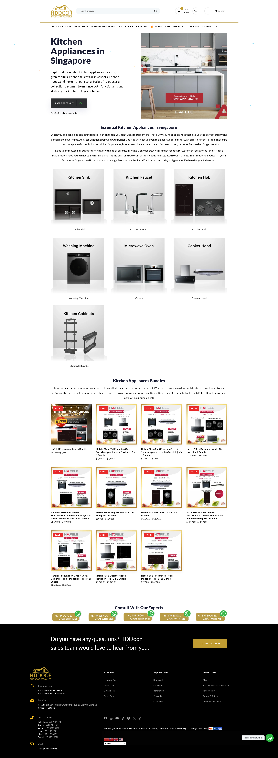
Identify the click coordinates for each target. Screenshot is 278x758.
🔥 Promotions (160, 26)
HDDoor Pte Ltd (133, 728)
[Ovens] (139, 266)
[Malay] (121, 739)
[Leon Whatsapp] (139, 615)
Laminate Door (110, 680)
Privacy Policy (209, 690)
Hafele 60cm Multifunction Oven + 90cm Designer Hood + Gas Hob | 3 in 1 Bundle (115, 452)
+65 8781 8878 (51, 737)
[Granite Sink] (79, 197)
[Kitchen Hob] (199, 197)
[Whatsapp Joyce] (67, 616)
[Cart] (195, 11)
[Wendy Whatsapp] (103, 616)
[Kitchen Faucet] (139, 197)
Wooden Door (61, 26)
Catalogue (158, 685)
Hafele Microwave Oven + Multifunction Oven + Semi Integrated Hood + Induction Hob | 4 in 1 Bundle (71, 515)
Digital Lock (125, 26)
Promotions (158, 696)
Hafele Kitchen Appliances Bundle (69, 449)
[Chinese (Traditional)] (111, 739)
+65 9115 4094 (50, 731)
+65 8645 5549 (52, 728)
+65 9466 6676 (50, 734)
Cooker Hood (199, 298)
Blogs (205, 680)
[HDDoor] (41, 673)
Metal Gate (81, 26)
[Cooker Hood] (199, 266)
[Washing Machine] (79, 266)
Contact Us (209, 26)
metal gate (192, 388)
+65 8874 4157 (51, 725)
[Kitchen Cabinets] (79, 333)
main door (179, 388)
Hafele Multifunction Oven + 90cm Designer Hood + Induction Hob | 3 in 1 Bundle (71, 578)
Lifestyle (142, 26)
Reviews (195, 26)
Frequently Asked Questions (216, 685)
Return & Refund (210, 696)
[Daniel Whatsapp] (211, 616)
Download (158, 680)
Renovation (158, 690)
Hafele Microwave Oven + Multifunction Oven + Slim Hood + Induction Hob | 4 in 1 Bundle (204, 515)
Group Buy (180, 26)
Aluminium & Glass (103, 26)
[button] (207, 11)
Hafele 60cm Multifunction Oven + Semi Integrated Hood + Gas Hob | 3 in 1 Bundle (161, 452)
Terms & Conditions (212, 701)
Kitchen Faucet (139, 229)
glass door (208, 388)
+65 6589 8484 (56, 722)
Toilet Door (109, 696)
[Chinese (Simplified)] (106, 739)
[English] (116, 739)
